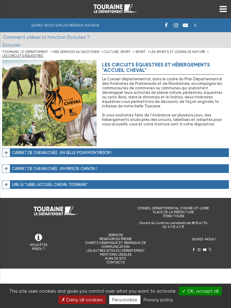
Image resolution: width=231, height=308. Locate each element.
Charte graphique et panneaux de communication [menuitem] (115, 245)
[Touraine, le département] (115, 11)
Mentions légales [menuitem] (115, 255)
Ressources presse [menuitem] (115, 239)
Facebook (166, 25)
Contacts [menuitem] (115, 262)
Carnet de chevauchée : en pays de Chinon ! (54, 168)
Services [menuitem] (115, 235)
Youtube (185, 25)
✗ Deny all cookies (82, 300)
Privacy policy (158, 300)
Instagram (176, 25)
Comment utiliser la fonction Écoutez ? (46, 37)
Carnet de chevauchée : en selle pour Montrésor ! (62, 152)
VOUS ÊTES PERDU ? (38, 247)
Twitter (195, 25)
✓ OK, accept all (200, 291)
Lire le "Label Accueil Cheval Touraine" (50, 184)
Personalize (124, 300)
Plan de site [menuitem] (115, 258)
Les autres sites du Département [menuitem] (115, 251)
